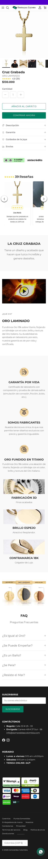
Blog (25, 830)
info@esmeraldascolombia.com (23, 733)
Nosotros (29, 822)
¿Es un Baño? (11, 655)
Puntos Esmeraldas (21, 818)
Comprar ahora (24, 115)
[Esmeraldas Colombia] (24, 7)
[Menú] (3, 8)
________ (21, 833)
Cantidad (7, 89)
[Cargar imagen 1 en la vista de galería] (24, 34)
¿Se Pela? (9, 665)
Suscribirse (13, 709)
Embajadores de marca (12, 822)
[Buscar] (9, 8)
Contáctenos (7, 826)
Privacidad (20, 826)
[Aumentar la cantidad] (21, 95)
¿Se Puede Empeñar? (17, 645)
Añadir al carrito (24, 106)
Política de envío (38, 830)
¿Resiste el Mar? (13, 675)
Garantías (6, 818)
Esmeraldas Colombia (18, 850)
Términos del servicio (11, 830)
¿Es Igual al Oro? (13, 635)
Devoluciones (8, 833)
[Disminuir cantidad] (5, 95)
